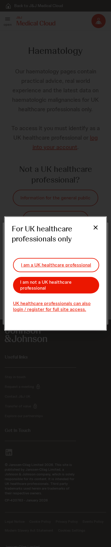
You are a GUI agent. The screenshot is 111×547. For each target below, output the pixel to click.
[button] (92, 231)
